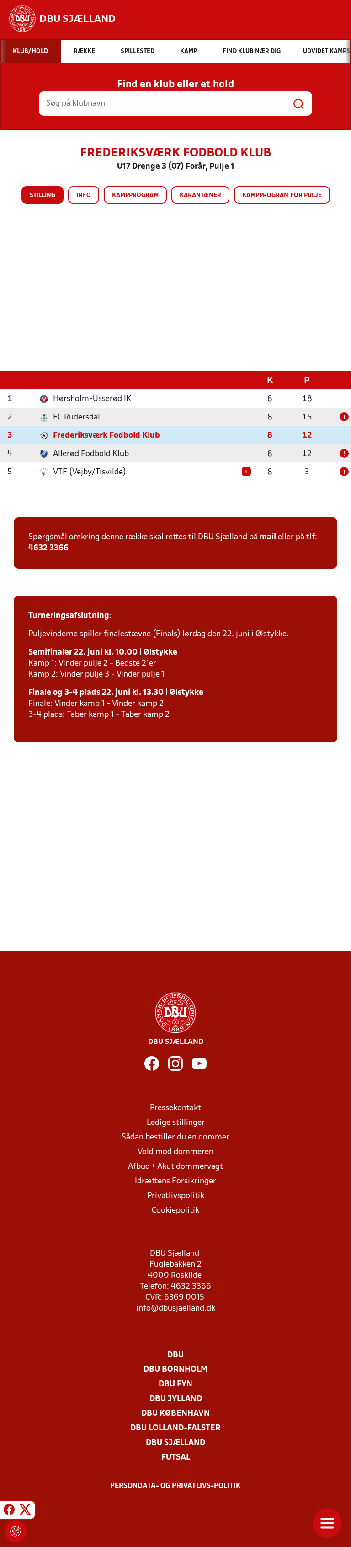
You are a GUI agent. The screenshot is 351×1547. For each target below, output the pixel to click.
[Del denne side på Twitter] (25, 1511)
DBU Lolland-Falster (175, 1428)
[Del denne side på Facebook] (9, 1511)
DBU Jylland (175, 1399)
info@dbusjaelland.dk (175, 1308)
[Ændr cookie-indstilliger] (16, 1531)
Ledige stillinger (176, 1123)
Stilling (42, 196)
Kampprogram (135, 196)
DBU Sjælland (175, 1443)
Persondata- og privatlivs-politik (175, 1486)
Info (83, 196)
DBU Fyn (175, 1384)
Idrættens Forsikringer (175, 1181)
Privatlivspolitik (175, 1196)
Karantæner (200, 196)
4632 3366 (48, 548)
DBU (175, 1355)
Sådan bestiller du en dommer (175, 1137)
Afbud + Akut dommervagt (175, 1167)
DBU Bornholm (175, 1370)
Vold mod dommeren (175, 1152)
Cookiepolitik (175, 1210)
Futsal (175, 1457)
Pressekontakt (175, 1108)
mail (268, 537)
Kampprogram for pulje (282, 196)
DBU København (175, 1414)
